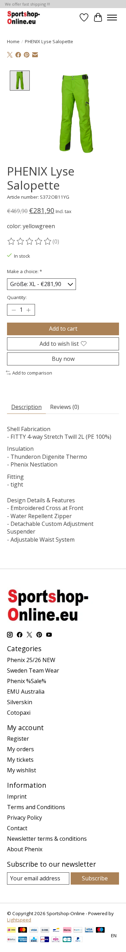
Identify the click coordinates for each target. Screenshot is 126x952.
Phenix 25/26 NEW (31, 660)
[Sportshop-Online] (24, 17)
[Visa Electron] (89, 930)
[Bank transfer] (45, 930)
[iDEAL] (11, 930)
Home (13, 41)
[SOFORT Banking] (67, 930)
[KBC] (33, 940)
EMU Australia (25, 691)
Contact (17, 828)
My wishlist (21, 770)
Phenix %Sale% (26, 681)
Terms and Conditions (36, 807)
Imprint (17, 796)
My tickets (20, 759)
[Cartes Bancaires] (67, 940)
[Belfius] (11, 940)
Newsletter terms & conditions (47, 838)
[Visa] (33, 930)
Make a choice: (24, 271)
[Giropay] (44, 940)
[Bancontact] (56, 930)
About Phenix (24, 849)
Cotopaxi (18, 712)
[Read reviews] (29, 241)
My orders (20, 749)
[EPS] (55, 940)
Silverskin (19, 702)
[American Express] (22, 940)
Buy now (63, 359)
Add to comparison (32, 373)
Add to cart (63, 328)
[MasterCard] (22, 930)
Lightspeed (19, 920)
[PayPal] (78, 940)
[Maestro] (100, 930)
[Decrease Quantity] (13, 310)
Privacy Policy (24, 817)
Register (18, 738)
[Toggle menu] (112, 18)
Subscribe (95, 878)
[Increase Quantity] (28, 310)
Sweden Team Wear (33, 670)
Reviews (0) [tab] (64, 407)
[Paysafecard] (78, 930)
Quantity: (17, 297)
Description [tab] (26, 407)
